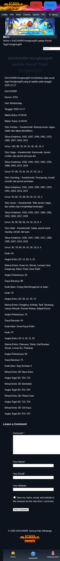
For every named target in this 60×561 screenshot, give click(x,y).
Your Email (19, 473)
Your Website (19, 485)
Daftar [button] (36, 5)
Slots (18, 14)
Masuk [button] (50, 5)
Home (6, 40)
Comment (18, 433)
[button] (10, 26)
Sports (36, 14)
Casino (26, 14)
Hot (12, 14)
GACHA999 (11, 91)
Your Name (19, 461)
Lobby (5, 14)
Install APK (33, 558)
